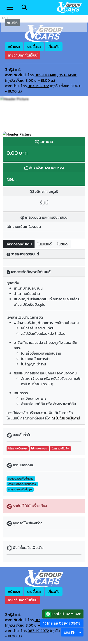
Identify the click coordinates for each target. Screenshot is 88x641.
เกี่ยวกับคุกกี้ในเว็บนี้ (22, 55)
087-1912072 (38, 85)
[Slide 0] (44, 130)
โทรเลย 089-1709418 (63, 623)
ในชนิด (62, 244)
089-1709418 (45, 75)
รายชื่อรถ (34, 46)
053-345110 (68, 75)
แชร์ (67, 632)
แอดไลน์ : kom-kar (66, 613)
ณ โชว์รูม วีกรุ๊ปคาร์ (65, 418)
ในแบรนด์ (44, 244)
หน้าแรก (14, 46)
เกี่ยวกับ (54, 46)
